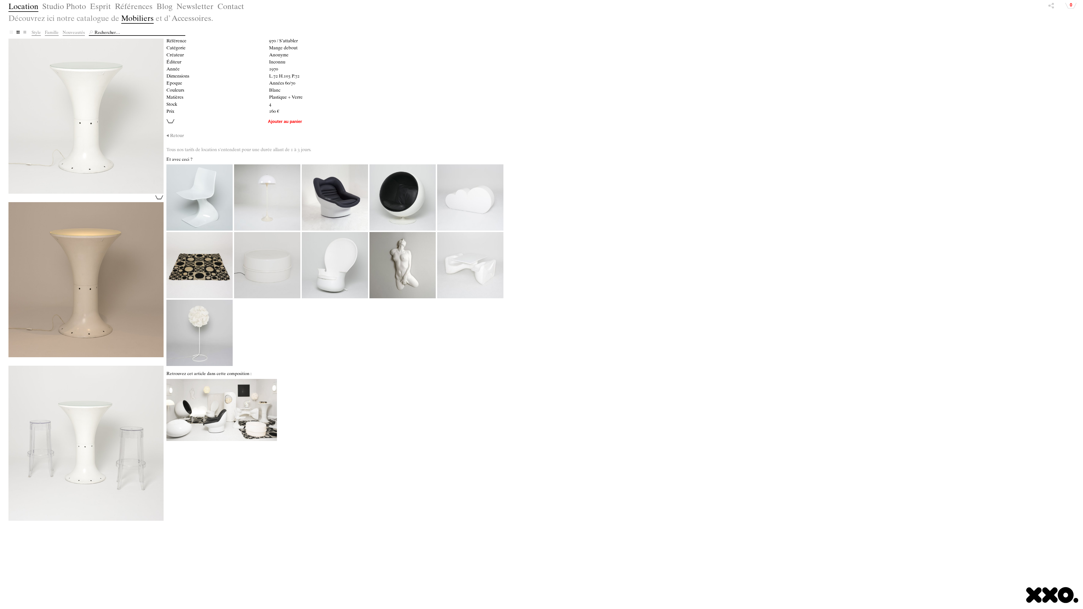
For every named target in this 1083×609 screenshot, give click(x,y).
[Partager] (1051, 7)
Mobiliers (137, 19)
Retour (177, 136)
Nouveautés (74, 33)
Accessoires (191, 19)
